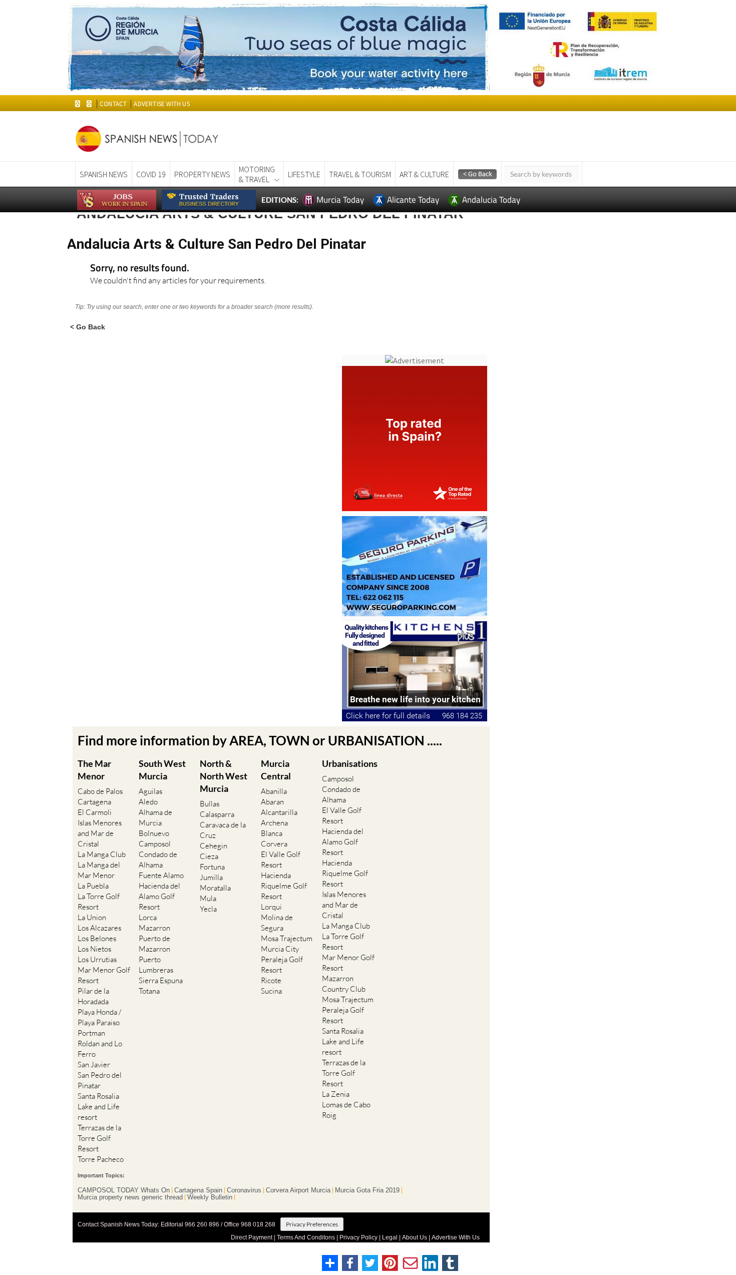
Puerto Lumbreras (156, 965)
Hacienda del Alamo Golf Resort (159, 896)
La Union (92, 917)
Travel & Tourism (360, 174)
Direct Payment (251, 1237)
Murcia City (280, 949)
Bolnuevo (154, 833)
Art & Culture (424, 174)
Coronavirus (244, 1190)
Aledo (148, 801)
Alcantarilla (279, 812)
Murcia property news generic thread (130, 1197)
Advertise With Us (456, 1237)
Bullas (209, 803)
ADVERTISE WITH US (161, 104)
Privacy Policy (358, 1237)
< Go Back (87, 326)
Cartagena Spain (198, 1190)
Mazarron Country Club (343, 984)
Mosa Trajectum (286, 938)
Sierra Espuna (161, 980)
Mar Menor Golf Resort (104, 975)
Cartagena (94, 801)
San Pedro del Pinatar (100, 1080)
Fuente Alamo (161, 875)
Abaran (272, 801)
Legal (390, 1237)
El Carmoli (95, 812)
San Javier (94, 1064)
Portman (91, 1033)
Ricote (271, 980)
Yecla (208, 909)
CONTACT (113, 104)
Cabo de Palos (100, 791)
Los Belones (97, 938)
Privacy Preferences (312, 1224)
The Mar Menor (94, 769)
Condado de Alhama (158, 859)
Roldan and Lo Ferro (100, 1049)
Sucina (271, 991)
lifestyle (304, 174)
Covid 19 (151, 174)
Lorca (148, 917)
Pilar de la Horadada (93, 996)
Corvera (274, 843)
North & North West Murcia (223, 776)
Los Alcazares (99, 928)
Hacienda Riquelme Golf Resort (284, 886)
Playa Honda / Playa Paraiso (99, 1017)
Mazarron (154, 928)
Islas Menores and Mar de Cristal (100, 833)
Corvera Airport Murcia (298, 1190)
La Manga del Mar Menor (99, 870)
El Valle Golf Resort (280, 859)
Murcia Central (276, 769)
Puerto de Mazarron (154, 944)
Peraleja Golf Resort (282, 965)
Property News (202, 174)
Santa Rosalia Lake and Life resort (99, 1106)
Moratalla (215, 888)
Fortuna (212, 867)
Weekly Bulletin (209, 1197)
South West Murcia (162, 769)
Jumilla (211, 877)
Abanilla (274, 791)
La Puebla (93, 886)
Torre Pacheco (101, 1159)
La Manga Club (102, 854)
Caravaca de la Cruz (223, 830)
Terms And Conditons (306, 1237)
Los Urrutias (97, 959)
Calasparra (217, 814)
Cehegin (213, 846)
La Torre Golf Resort (99, 902)
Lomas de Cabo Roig (346, 1110)
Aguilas (150, 791)
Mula (208, 898)
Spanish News (104, 174)
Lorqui (271, 907)
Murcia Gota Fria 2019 (367, 1190)
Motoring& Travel (257, 174)
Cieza (209, 856)
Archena (274, 822)
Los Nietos (94, 949)
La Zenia (335, 1094)
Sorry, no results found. (139, 268)
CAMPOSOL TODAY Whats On (124, 1190)
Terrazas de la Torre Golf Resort (99, 1138)
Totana (149, 991)
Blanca (271, 833)
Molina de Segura (277, 923)
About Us (414, 1237)
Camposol (155, 843)
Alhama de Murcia (155, 817)
